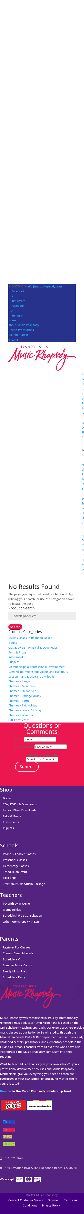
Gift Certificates (19, 720)
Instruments (16, 657)
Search (15, 627)
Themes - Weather (20, 715)
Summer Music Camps (18, 965)
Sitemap (53, 1200)
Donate (5, 1091)
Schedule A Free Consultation (22, 915)
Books (12, 643)
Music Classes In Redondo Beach (30, 638)
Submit (27, 766)
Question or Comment (42, 754)
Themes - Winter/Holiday (24, 710)
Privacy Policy (51, 1205)
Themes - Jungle (19, 681)
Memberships (12, 910)
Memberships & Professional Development (37, 667)
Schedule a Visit (13, 959)
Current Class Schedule (18, 953)
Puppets (13, 662)
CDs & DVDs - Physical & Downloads (33, 647)
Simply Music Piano (15, 971)
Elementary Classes (16, 866)
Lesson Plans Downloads (19, 810)
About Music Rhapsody (23, 325)
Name (19, 739)
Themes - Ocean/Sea (22, 691)
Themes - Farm (18, 701)
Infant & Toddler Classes (19, 854)
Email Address (24, 747)
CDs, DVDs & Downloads (20, 804)
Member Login (18, 335)
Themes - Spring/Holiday (24, 696)
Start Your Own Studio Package (24, 884)
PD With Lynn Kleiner (17, 903)
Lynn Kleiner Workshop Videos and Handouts (38, 672)
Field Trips (9, 878)
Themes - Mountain (21, 686)
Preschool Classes (15, 860)
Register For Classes (16, 947)
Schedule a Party (14, 977)
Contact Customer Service (25, 1200)
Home (12, 320)
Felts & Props (17, 652)
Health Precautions (21, 330)
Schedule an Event (15, 872)
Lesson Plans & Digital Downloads (31, 676)
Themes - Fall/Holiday (22, 705)
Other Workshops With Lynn (21, 921)
